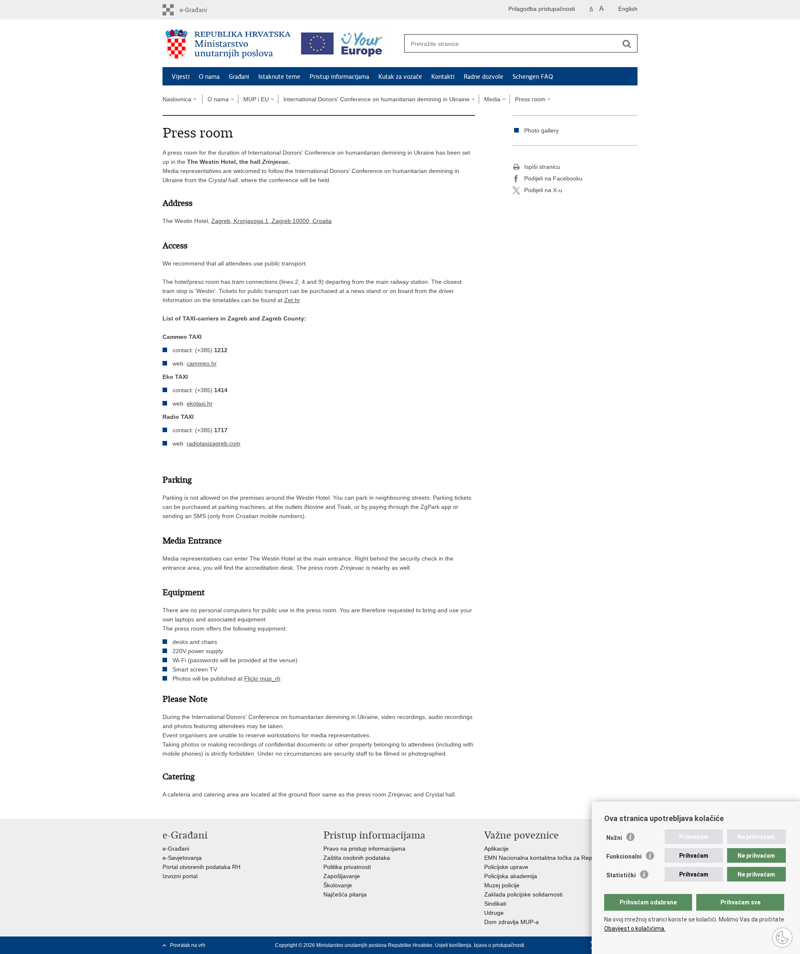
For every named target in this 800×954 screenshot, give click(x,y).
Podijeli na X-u (543, 190)
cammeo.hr (202, 363)
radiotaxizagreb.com (213, 443)
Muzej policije (502, 885)
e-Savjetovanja (182, 857)
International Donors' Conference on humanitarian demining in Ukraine (376, 99)
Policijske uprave (506, 867)
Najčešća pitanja (345, 894)
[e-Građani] (198, 9)
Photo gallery (541, 130)
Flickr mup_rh (262, 678)
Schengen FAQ (532, 76)
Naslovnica (176, 99)
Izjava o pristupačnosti (499, 945)
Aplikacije (496, 848)
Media (492, 99)
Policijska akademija (510, 876)
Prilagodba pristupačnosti (541, 8)
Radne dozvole (483, 76)
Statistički (621, 875)
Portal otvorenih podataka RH (201, 867)
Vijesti (181, 76)
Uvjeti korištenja (453, 945)
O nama (209, 76)
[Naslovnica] (227, 44)
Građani (239, 76)
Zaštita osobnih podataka (356, 857)
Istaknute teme (279, 76)
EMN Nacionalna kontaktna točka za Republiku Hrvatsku (558, 857)
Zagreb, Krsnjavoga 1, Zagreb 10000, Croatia (271, 221)
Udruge (494, 912)
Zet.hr (292, 300)
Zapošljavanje (341, 876)
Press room (530, 99)
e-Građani (175, 848)
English (628, 8)
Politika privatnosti (347, 867)
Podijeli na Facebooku (553, 178)
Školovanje (337, 885)
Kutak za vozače (400, 76)
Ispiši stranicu (542, 166)
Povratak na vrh (187, 945)
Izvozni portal (180, 876)
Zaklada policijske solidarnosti (523, 894)
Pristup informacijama (339, 76)
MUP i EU (256, 99)
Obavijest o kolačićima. (634, 928)
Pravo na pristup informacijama (364, 848)
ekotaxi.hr (199, 403)
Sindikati (495, 903)
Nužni (614, 837)
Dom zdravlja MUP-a (511, 922)
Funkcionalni (624, 856)
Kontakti (443, 76)
